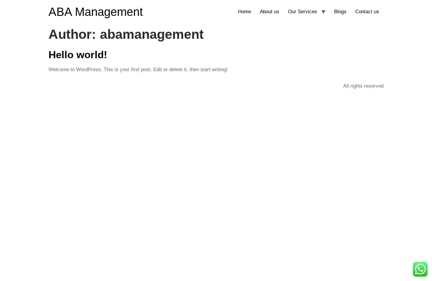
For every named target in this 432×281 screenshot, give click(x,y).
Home (244, 11)
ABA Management (95, 11)
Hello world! (77, 54)
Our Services (302, 11)
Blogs (340, 11)
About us (269, 11)
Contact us (367, 11)
